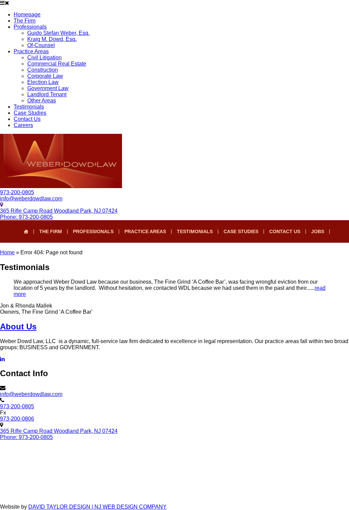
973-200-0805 (17, 192)
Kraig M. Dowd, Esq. (52, 39)
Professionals (30, 27)
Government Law (48, 88)
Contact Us (27, 119)
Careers (23, 125)
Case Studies (30, 113)
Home (7, 252)
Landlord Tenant (46, 94)
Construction (42, 70)
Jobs (317, 231)
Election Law (43, 82)
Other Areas (41, 100)
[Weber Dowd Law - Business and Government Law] (61, 186)
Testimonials (29, 107)
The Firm (24, 21)
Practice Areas (31, 51)
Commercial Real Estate (56, 64)
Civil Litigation (44, 57)
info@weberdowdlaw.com (31, 198)
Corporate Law (45, 76)
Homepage (27, 14)
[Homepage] (26, 231)
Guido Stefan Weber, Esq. (58, 33)
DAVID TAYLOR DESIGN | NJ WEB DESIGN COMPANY (97, 507)
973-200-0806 (17, 419)
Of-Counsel (41, 45)
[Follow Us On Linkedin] (2, 359)
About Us (18, 326)
